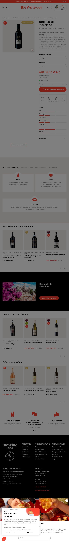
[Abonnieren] (49, 538)
